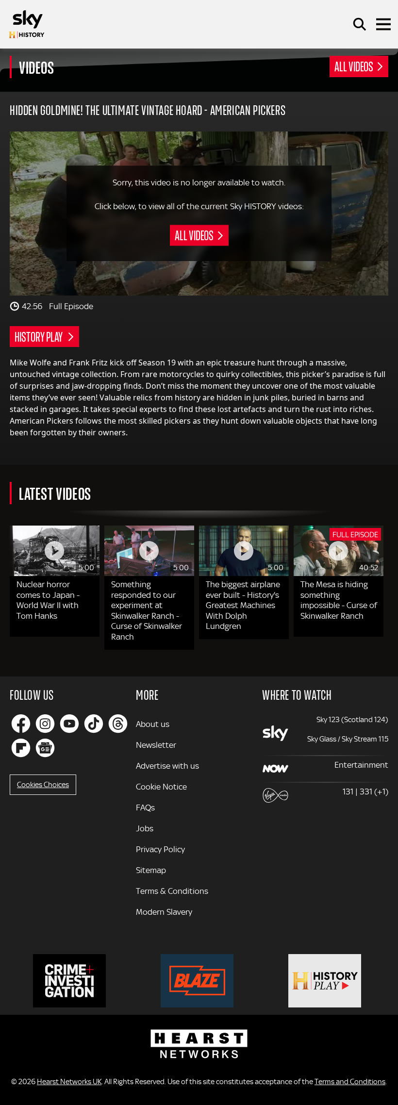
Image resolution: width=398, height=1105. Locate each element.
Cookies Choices (43, 784)
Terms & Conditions (172, 891)
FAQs (145, 807)
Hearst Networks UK (69, 1081)
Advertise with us (167, 766)
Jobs (144, 828)
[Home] (26, 24)
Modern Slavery (164, 912)
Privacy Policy (160, 849)
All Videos (353, 66)
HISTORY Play (39, 336)
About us (152, 724)
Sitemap (151, 870)
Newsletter (156, 745)
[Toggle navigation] (383, 24)
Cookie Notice (161, 787)
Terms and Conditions (350, 1081)
